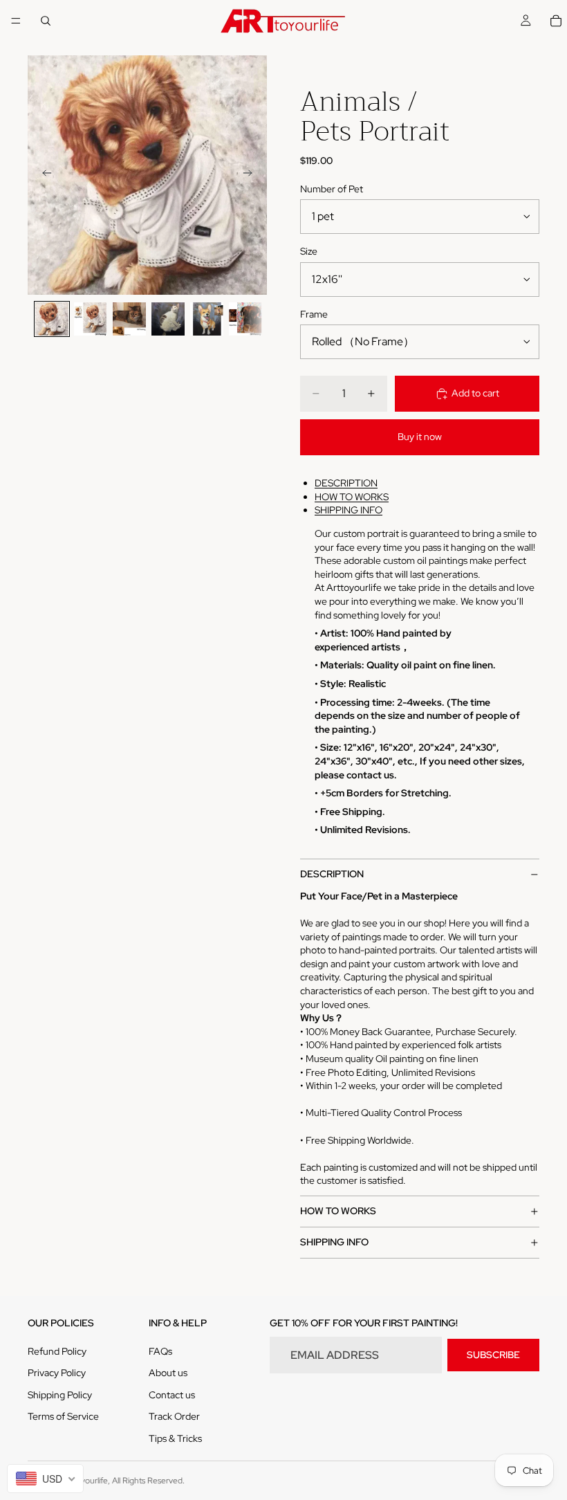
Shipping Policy (60, 1395)
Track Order (174, 1416)
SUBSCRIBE (493, 1354)
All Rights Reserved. (148, 1480)
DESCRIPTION (346, 483)
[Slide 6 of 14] (245, 319)
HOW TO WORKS (352, 497)
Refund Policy (57, 1351)
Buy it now (420, 436)
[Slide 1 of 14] (51, 319)
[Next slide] (251, 175)
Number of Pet (331, 189)
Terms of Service (63, 1416)
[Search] (45, 21)
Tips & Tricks (175, 1438)
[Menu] (16, 21)
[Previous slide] (43, 175)
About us (168, 1372)
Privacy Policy (57, 1372)
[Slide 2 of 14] (90, 319)
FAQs (160, 1351)
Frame (314, 314)
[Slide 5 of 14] (206, 319)
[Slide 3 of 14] (129, 319)
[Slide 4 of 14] (168, 319)
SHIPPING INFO (348, 510)
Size (308, 251)
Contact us (172, 1395)
